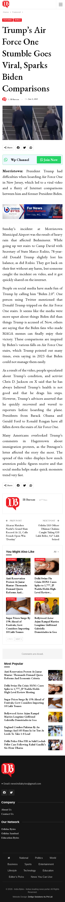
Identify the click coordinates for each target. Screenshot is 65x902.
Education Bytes (10, 837)
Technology (30, 870)
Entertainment (46, 864)
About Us (6, 809)
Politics (39, 857)
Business (13, 864)
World (18, 20)
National (11, 599)
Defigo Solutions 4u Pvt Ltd (40, 897)
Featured (7, 20)
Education (48, 870)
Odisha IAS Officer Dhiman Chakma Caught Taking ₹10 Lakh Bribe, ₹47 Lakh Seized (47, 532)
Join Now (51, 160)
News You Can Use (41, 876)
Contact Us (7, 814)
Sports (28, 864)
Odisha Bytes (8, 829)
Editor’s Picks (16, 876)
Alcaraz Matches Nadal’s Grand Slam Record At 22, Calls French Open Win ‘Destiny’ (17, 532)
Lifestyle (12, 870)
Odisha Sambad (9, 833)
